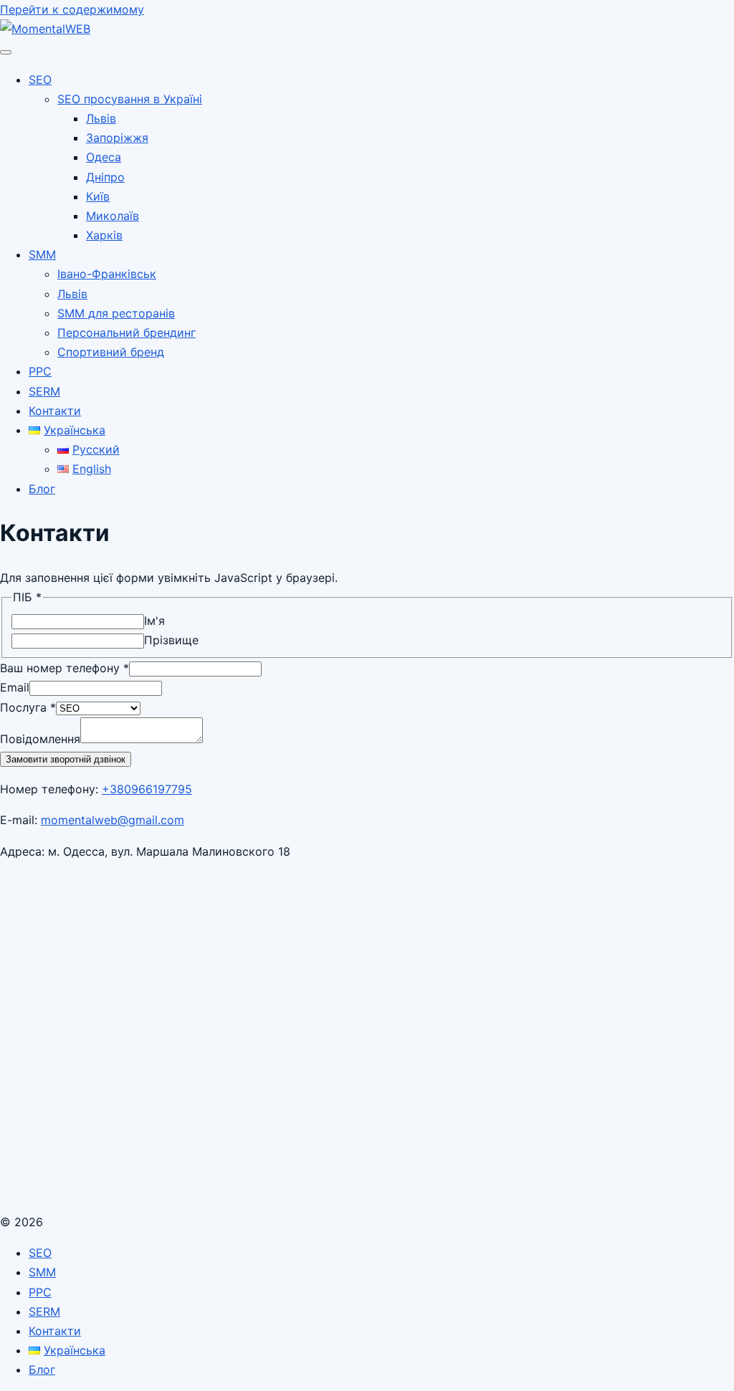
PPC (40, 371)
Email (14, 687)
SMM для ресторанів (116, 313)
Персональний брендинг (126, 332)
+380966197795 (147, 789)
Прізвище (171, 640)
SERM (44, 391)
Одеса (103, 157)
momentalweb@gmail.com (112, 820)
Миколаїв (112, 216)
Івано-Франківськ (106, 274)
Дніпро (105, 177)
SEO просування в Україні (129, 99)
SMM (42, 254)
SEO (40, 79)
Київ (98, 196)
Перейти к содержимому (72, 9)
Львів (101, 118)
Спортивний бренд (110, 352)
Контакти (55, 410)
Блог (42, 489)
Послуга (28, 707)
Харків (104, 235)
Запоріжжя (117, 137)
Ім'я (154, 620)
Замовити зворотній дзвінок (65, 759)
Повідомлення (40, 739)
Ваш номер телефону (64, 668)
